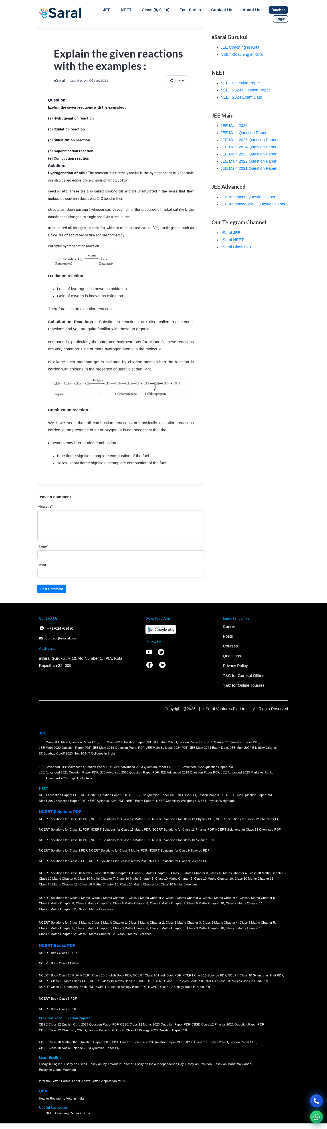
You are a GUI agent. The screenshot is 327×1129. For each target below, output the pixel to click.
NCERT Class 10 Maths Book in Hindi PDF (120, 981)
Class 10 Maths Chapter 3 (189, 873)
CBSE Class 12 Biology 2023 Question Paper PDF (152, 1030)
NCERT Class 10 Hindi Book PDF (156, 975)
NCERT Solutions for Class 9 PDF (63, 850)
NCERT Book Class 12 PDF (59, 953)
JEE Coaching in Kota (239, 47)
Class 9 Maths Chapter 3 (183, 897)
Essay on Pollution (198, 1064)
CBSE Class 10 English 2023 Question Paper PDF (220, 1042)
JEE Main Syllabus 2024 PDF (167, 747)
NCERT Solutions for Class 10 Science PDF (183, 840)
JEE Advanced (49, 766)
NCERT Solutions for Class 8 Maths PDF (118, 861)
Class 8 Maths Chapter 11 (244, 928)
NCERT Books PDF (57, 945)
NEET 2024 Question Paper (245, 90)
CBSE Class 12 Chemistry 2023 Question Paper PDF (76, 1030)
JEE (107, 10)
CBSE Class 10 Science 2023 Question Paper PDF (147, 1042)
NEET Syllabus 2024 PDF (105, 800)
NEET (126, 10)
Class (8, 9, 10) (156, 10)
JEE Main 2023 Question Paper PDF (126, 742)
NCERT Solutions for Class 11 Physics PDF (183, 829)
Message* (45, 506)
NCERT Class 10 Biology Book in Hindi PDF (179, 986)
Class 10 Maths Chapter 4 (228, 873)
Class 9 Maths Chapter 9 (167, 903)
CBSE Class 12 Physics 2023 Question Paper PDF (228, 1024)
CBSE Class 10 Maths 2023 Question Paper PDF (74, 1042)
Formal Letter (70, 1081)
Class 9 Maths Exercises (95, 909)
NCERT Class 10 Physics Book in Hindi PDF (237, 981)
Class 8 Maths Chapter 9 (167, 928)
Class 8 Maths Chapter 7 (93, 928)
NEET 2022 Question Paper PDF (152, 795)
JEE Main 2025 (234, 125)
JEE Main (46, 742)
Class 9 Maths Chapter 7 (93, 903)
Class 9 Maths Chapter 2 (146, 897)
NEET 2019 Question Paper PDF (62, 800)
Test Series (190, 10)
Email (41, 564)
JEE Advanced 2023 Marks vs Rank (246, 772)
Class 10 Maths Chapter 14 (139, 884)
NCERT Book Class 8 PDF (58, 1009)
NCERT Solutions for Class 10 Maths (65, 873)
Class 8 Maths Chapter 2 (146, 922)
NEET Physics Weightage (216, 800)
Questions (232, 656)
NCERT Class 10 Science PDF (204, 975)
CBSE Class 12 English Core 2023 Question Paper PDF (78, 1024)
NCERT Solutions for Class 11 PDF (64, 829)
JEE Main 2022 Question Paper (248, 161)
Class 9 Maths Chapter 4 (220, 897)
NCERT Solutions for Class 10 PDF (64, 840)
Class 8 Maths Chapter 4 (220, 922)
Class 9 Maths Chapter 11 (244, 903)
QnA (43, 1091)
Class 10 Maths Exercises (179, 884)
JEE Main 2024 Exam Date (209, 747)
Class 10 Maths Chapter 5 (266, 873)
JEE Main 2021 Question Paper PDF (233, 742)
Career (229, 626)
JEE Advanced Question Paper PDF (87, 766)
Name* (42, 546)
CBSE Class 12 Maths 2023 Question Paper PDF (155, 1024)
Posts (228, 636)
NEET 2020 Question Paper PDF (249, 795)
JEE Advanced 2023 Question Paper (252, 204)
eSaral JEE (230, 232)
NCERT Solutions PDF (60, 811)
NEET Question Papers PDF (59, 795)
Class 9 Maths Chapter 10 (205, 903)
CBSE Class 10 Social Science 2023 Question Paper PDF (80, 1048)
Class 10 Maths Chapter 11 (254, 878)
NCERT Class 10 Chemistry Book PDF (66, 986)
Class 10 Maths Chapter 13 (98, 884)
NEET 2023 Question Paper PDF (104, 795)
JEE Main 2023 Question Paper (248, 154)
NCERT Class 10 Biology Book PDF (120, 986)
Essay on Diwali (75, 1064)
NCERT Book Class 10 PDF (59, 975)
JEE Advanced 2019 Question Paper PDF (189, 772)
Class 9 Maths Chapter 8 (130, 903)
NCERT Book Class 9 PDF (58, 998)
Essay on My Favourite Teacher (111, 1064)
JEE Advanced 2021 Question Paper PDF (68, 772)
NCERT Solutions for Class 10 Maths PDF (120, 840)
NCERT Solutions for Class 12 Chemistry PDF (248, 819)
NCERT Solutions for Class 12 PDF (64, 819)
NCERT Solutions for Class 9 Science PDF (179, 850)
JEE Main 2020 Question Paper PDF (65, 747)
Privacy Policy (235, 666)
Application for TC (114, 1081)
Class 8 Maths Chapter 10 (205, 928)
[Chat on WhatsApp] (316, 1116)
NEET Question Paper (240, 83)
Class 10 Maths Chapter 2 (150, 873)
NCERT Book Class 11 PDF (59, 963)
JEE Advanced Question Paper (247, 197)
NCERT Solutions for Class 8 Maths (64, 922)
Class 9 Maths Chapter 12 (57, 909)
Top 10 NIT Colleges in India (95, 753)
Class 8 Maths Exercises (134, 934)
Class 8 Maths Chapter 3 (183, 922)
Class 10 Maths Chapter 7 (96, 878)
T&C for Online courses (243, 685)
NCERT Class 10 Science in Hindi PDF (255, 975)
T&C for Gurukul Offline (243, 675)
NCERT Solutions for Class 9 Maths (64, 897)
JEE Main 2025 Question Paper (248, 140)
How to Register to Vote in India (61, 1098)
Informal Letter (49, 1081)
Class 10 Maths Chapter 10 (213, 878)
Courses (230, 646)
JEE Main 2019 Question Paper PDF (118, 747)
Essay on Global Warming (57, 1069)
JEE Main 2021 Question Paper (248, 168)
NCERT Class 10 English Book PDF (105, 975)
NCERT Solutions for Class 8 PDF (63, 861)
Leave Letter (90, 1081)
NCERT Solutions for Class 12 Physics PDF (183, 819)
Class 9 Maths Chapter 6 (56, 903)
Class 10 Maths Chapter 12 (58, 884)
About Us (251, 10)
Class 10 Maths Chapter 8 (135, 878)
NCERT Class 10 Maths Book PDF (63, 981)
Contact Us (221, 10)
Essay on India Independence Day (159, 1064)
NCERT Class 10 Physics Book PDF (178, 981)
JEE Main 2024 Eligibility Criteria (253, 747)
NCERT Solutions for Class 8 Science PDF (179, 861)
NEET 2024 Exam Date (241, 97)
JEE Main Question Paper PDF (76, 742)
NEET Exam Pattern (140, 800)
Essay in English (51, 1064)
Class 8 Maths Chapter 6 (56, 928)
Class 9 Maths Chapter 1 (109, 897)
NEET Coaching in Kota (241, 54)
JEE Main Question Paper (243, 132)
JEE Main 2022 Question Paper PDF (179, 742)
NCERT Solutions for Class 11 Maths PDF (120, 829)
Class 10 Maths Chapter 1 (111, 873)
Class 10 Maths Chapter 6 (57, 878)
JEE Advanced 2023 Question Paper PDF (143, 766)
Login (280, 19)
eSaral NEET (232, 240)
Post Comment (51, 589)
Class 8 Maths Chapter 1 (109, 922)
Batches (278, 10)
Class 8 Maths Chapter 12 (57, 934)
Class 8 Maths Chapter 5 (257, 922)
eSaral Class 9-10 (236, 247)
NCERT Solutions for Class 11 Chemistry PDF (248, 829)
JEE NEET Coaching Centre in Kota (64, 1113)
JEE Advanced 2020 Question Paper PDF (129, 772)
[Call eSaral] (316, 1100)
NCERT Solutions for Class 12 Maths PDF (120, 819)
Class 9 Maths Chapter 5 (257, 897)
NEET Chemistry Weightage (176, 800)
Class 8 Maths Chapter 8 (130, 928)
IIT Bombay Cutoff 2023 (56, 753)
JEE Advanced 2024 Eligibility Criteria (65, 778)
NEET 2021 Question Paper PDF (201, 795)
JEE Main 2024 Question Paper (248, 147)
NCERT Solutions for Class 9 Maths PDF (118, 850)
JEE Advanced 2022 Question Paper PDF (204, 766)
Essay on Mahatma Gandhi (233, 1064)
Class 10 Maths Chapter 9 (173, 878)
